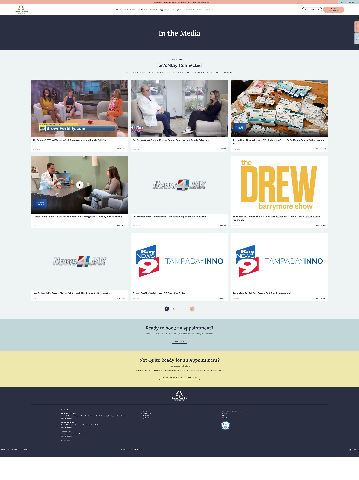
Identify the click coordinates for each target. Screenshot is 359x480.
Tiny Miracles (228, 72)
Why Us (118, 10)
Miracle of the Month (195, 72)
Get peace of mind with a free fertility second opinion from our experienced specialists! (182, 2)
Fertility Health (142, 10)
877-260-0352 (65, 440)
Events (199, 10)
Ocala (84, 425)
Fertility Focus (163, 72)
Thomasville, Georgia (106, 416)
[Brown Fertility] (21, 9)
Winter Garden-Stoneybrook (74, 425)
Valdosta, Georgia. (120, 416)
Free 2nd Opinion (129, 10)
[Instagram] (350, 449)
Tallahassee (77, 416)
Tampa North (69, 434)
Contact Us (225, 418)
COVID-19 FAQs (23, 449)
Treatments (154, 10)
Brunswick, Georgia (95, 416)
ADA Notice (14, 449)
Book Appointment (334, 9)
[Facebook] (355, 449)
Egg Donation (164, 10)
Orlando (63, 425)
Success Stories (213, 72)
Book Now (179, 341)
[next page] (192, 308)
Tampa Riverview (80, 434)
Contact (207, 10)
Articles (151, 72)
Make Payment (311, 9)
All (126, 72)
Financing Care (176, 10)
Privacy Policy (5, 449)
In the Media (178, 72)
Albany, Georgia (84, 416)
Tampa (63, 434)
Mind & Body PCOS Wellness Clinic (231, 411)
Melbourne (98, 425)
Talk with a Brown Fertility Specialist (179, 377)
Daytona (70, 416)
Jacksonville (64, 416)
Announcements (189, 10)
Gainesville (89, 425)
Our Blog (224, 415)
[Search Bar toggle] (213, 10)
